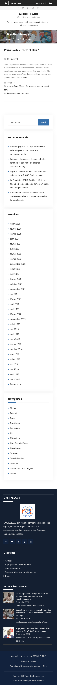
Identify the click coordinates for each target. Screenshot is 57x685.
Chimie (13, 408)
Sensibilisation (17, 458)
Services (14, 463)
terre (6, 90)
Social (13, 473)
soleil (46, 86)
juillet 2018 (15, 359)
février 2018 (15, 384)
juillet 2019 (15, 324)
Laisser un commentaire (18, 93)
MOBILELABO (28, 14)
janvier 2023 (15, 259)
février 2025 (15, 229)
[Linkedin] (18, 541)
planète (40, 86)
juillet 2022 (15, 269)
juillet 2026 (15, 224)
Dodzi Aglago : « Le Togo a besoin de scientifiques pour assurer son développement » (27, 150)
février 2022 (15, 279)
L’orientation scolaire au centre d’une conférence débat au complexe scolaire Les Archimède (28, 196)
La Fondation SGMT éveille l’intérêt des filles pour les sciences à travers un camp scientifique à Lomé (29, 184)
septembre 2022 (18, 264)
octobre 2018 (16, 349)
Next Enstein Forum (19, 443)
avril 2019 (14, 334)
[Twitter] (12, 541)
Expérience (15, 423)
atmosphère (12, 86)
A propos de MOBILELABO (18, 564)
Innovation (15, 428)
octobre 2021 (16, 284)
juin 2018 (14, 364)
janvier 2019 (15, 344)
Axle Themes (38, 680)
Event (12, 418)
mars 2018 (15, 379)
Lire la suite (22, 77)
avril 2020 (14, 309)
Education (14, 413)
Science (11, 83)
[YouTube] (24, 541)
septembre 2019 (18, 319)
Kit (11, 433)
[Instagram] (30, 541)
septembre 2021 (18, 289)
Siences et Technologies (21, 468)
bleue (21, 86)
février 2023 (15, 254)
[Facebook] (5, 541)
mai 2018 (14, 369)
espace (32, 86)
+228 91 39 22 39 (17, 22)
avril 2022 (14, 274)
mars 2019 (15, 339)
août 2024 (14, 239)
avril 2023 (14, 249)
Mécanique (15, 438)
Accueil (8, 561)
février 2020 (15, 314)
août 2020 (14, 304)
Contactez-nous (12, 568)
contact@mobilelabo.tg (38, 22)
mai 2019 (14, 329)
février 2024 (15, 244)
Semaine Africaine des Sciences (20, 572)
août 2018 (14, 354)
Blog (7, 576)
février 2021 (15, 299)
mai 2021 (14, 294)
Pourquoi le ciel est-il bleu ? (21, 50)
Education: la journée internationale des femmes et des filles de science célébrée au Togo (28, 163)
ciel (26, 86)
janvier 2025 (15, 234)
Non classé (15, 448)
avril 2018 (14, 374)
